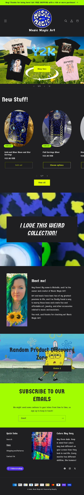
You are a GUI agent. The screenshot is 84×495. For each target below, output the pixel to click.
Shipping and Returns (15, 451)
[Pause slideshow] (50, 86)
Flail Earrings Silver (51, 152)
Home (9, 445)
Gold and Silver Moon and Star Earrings (18, 153)
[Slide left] (36, 175)
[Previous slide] (34, 86)
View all (42, 183)
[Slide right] (47, 175)
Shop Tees (42, 69)
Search (9, 439)
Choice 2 (57, 368)
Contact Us (11, 456)
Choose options (57, 165)
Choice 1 (27, 368)
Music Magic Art (38, 489)
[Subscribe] (63, 418)
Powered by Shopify (50, 489)
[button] (5, 21)
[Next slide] (44, 86)
